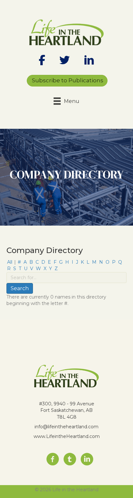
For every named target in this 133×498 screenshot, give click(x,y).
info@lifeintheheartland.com (66, 427)
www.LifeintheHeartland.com (67, 436)
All (9, 262)
